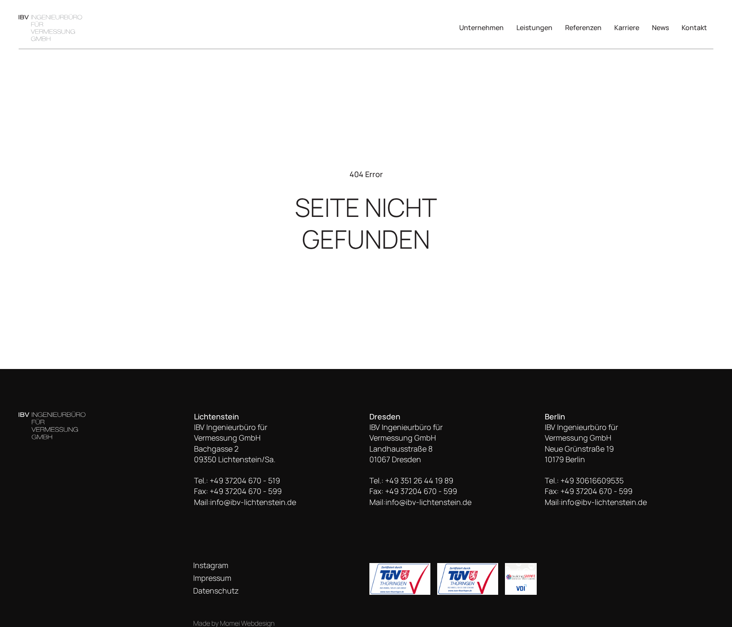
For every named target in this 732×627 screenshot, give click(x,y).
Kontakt (694, 27)
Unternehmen (481, 27)
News (660, 27)
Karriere (626, 27)
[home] (50, 27)
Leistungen (534, 27)
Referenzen (583, 27)
